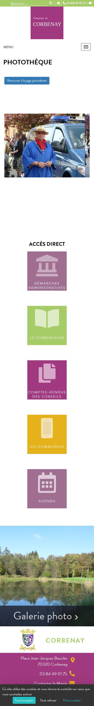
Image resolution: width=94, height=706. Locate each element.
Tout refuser (48, 700)
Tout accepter (24, 700)
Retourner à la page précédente (27, 80)
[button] (9, 145)
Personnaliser (72, 700)
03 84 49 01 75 (76, 3)
